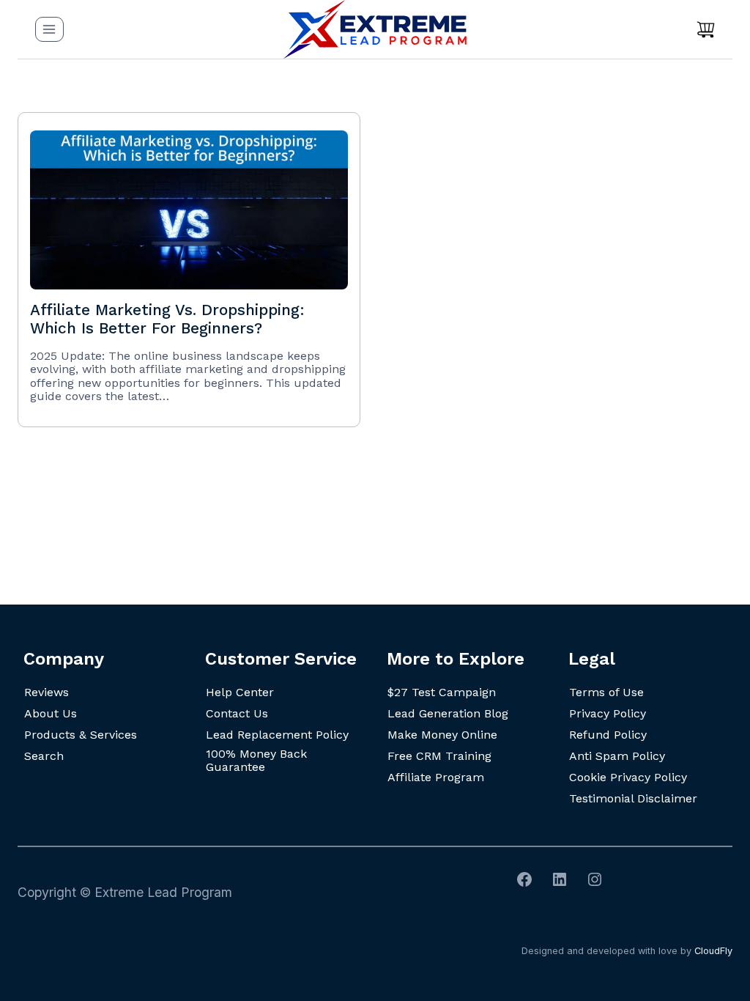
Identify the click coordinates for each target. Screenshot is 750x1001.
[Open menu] (49, 29)
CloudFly (713, 950)
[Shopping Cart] (706, 29)
